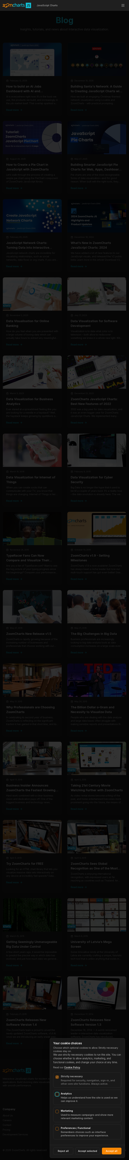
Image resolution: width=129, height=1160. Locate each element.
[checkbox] (57, 1077)
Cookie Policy (72, 1067)
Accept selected (87, 1151)
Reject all (63, 1151)
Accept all (111, 1151)
